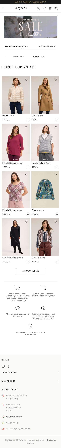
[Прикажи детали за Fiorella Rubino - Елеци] (45, 142)
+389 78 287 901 (13, 405)
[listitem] (12, 56)
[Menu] (5, 8)
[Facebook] (8, 367)
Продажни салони (14, 417)
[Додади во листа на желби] (26, 79)
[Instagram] (3, 367)
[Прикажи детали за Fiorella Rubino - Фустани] (16, 237)
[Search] (56, 8)
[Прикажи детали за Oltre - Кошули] (45, 189)
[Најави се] (38, 8)
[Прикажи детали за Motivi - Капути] (45, 95)
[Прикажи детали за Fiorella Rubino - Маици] (16, 142)
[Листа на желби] (44, 8)
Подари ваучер (12, 422)
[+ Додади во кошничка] (28, 120)
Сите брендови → (47, 47)
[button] (26, 35)
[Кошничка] (50, 8)
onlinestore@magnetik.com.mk (18, 429)
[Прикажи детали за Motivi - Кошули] (45, 237)
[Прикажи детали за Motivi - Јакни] (16, 95)
